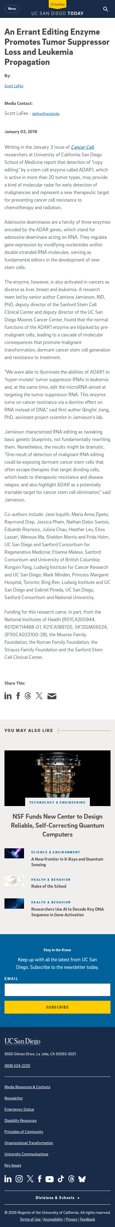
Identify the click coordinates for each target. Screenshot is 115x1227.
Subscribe (57, 1007)
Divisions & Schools (56, 1197)
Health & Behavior (51, 879)
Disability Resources (20, 1120)
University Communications (26, 1153)
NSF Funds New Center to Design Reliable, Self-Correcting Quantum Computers (57, 825)
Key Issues (12, 1165)
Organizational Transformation (28, 1142)
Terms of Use (30, 1219)
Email (11, 978)
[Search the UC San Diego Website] (106, 9)
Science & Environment (55, 852)
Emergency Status (19, 1109)
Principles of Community (23, 1131)
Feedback (87, 1219)
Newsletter (13, 1098)
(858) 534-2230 (17, 1065)
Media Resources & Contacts (27, 1086)
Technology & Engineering (57, 802)
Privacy (72, 1219)
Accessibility (53, 1219)
